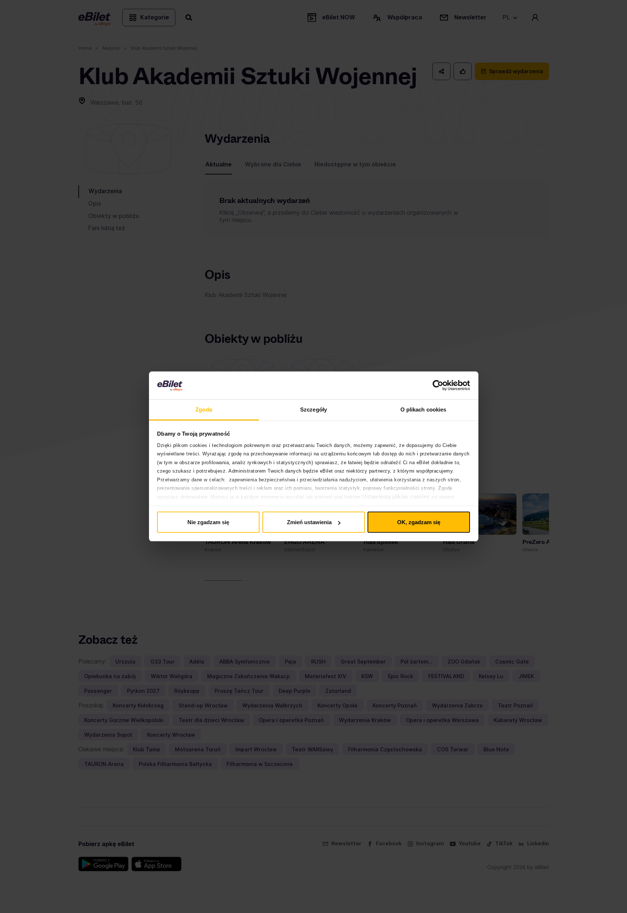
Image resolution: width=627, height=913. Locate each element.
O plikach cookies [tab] (423, 409)
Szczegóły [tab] (313, 409)
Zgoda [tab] (203, 409)
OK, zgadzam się (418, 522)
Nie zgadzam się (208, 522)
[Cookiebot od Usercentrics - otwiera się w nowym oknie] (438, 385)
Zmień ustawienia (309, 522)
